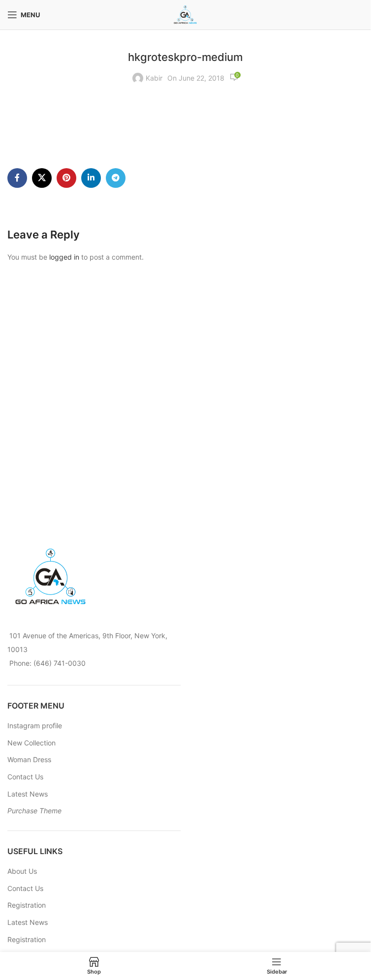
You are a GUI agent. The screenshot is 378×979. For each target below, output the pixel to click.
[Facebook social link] (17, 178)
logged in (64, 257)
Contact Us (25, 776)
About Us (22, 871)
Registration (26, 905)
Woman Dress (29, 759)
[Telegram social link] (116, 178)
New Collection (31, 743)
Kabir (154, 78)
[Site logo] (185, 14)
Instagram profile (34, 725)
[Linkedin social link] (91, 178)
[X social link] (42, 178)
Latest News (27, 794)
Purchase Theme (34, 810)
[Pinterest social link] (66, 178)
